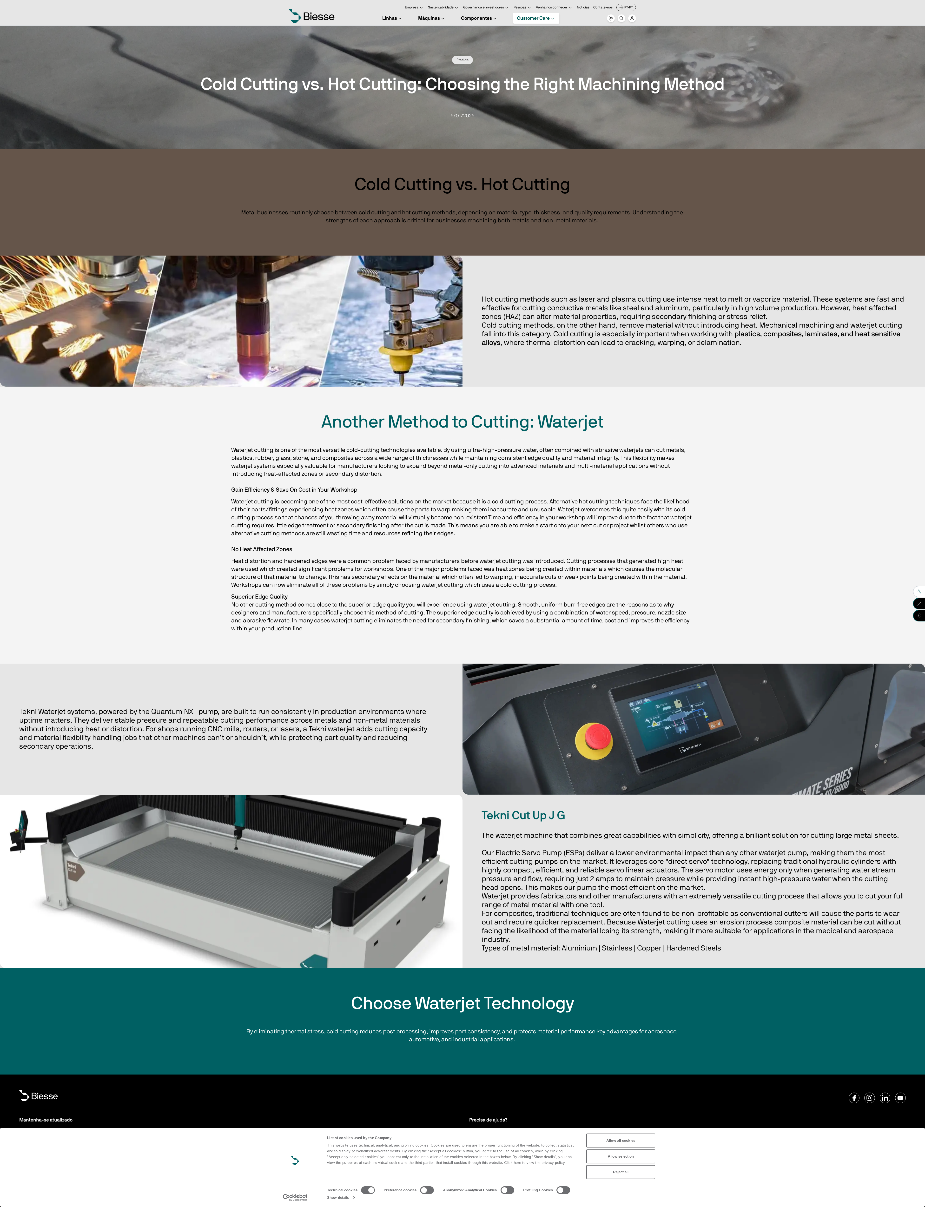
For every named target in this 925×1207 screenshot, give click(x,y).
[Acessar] (632, 18)
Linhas (389, 18)
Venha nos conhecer (551, 7)
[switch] (427, 1190)
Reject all (621, 1172)
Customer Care (533, 18)
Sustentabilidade (441, 7)
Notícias (583, 7)
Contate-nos (603, 7)
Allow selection (621, 1156)
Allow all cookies (620, 1140)
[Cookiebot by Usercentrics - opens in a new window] (295, 1197)
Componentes (476, 18)
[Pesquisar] (621, 18)
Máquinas (429, 18)
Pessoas (520, 7)
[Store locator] (611, 18)
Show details (338, 1197)
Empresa (411, 7)
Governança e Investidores (483, 7)
